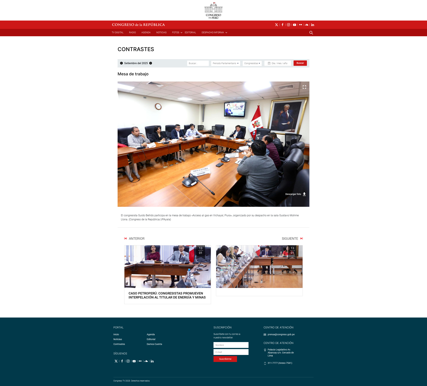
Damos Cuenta (154, 344)
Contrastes (119, 344)
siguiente (290, 239)
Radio (132, 32)
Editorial (190, 32)
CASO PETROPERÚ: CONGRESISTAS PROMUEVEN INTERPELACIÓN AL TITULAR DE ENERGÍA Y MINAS (167, 295)
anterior (136, 239)
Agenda (146, 32)
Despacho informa (213, 32)
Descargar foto (293, 194)
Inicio (116, 334)
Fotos (175, 32)
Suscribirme (225, 359)
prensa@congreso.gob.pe (281, 334)
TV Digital (117, 32)
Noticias (161, 32)
